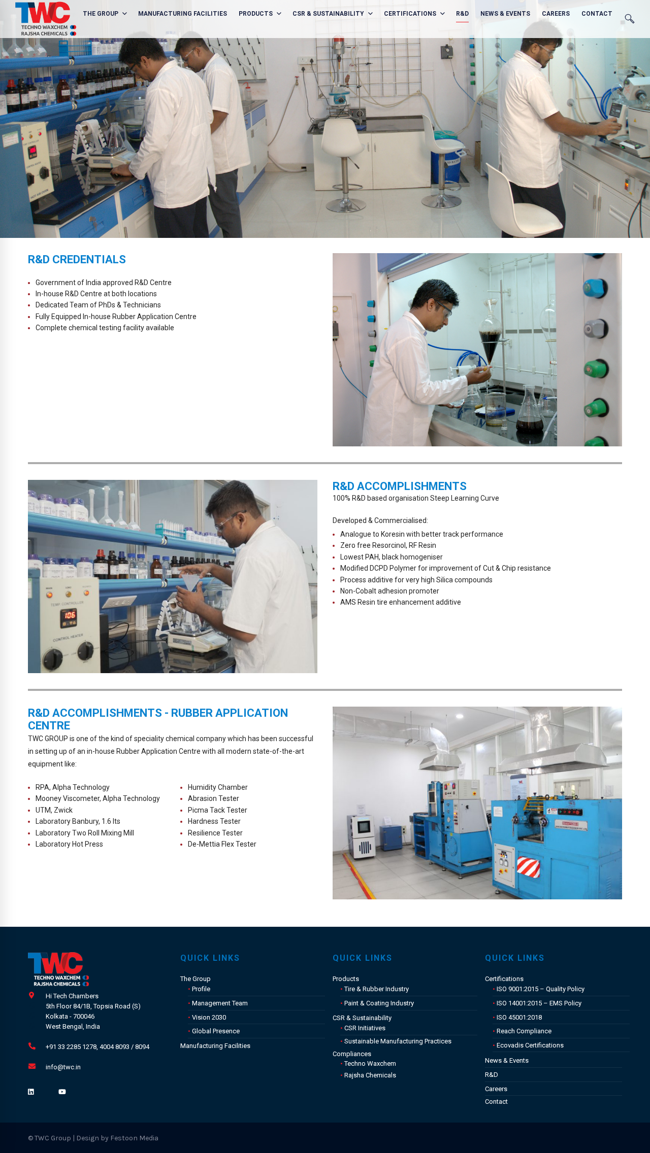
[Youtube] (62, 1092)
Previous (317, 349)
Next (637, 349)
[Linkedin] (31, 1092)
